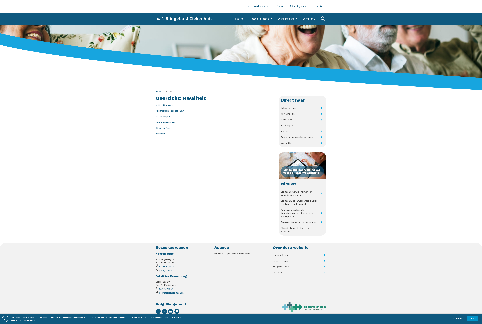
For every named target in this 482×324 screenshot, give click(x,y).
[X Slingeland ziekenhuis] (164, 311)
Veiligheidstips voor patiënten (170, 110)
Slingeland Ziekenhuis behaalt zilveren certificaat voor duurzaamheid (299, 202)
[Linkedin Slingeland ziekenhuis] (170, 311)
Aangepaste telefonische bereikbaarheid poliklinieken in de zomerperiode (297, 213)
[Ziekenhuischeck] (304, 311)
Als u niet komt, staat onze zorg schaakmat (296, 230)
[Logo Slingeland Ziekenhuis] (184, 19)
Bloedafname (287, 119)
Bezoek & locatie (260, 18)
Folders (284, 131)
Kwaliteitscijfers (163, 116)
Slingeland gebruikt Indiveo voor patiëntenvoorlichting (296, 193)
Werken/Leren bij (263, 6)
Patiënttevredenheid (165, 122)
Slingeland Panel (163, 128)
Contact (281, 6)
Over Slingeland (286, 18)
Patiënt (239, 18)
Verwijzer (308, 18)
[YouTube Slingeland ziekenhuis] (176, 311)
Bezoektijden (287, 125)
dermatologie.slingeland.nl (171, 292)
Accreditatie (161, 133)
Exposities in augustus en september (298, 222)
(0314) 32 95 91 (166, 289)
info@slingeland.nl (167, 266)
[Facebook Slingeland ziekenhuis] (158, 311)
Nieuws (289, 184)
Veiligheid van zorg (165, 105)
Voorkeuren (457, 319)
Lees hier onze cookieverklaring (24, 320)
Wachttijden (286, 143)
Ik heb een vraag (289, 108)
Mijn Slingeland (298, 6)
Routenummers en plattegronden (297, 137)
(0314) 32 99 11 (166, 270)
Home (246, 6)
